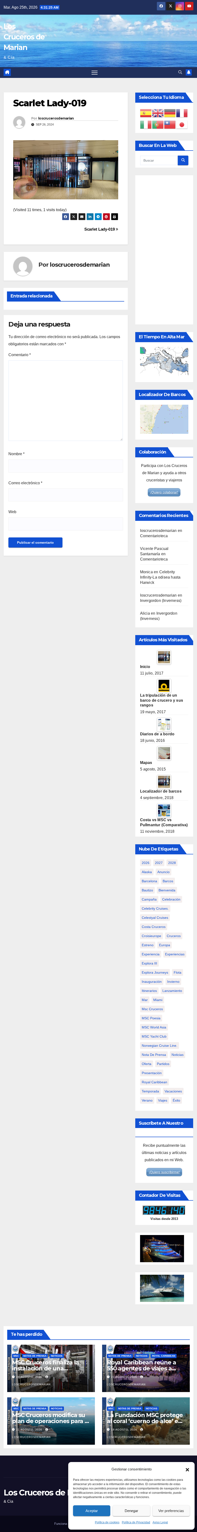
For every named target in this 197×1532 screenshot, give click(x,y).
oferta (146, 1064)
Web (12, 512)
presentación (152, 1073)
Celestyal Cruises (155, 918)
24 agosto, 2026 (29, 1376)
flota (177, 972)
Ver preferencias (171, 1511)
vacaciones (173, 1091)
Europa (164, 945)
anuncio (163, 872)
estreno (148, 945)
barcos (168, 881)
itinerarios (149, 991)
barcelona (149, 881)
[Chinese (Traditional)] (170, 124)
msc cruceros (152, 1009)
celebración (171, 899)
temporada (150, 1091)
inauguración (152, 982)
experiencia (151, 954)
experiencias (175, 954)
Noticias (56, 1356)
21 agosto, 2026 (124, 1376)
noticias (178, 1055)
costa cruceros (154, 927)
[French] (182, 113)
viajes (162, 1100)
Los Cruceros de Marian (24, 37)
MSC (16, 1356)
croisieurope (151, 936)
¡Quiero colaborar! (164, 492)
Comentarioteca (154, 536)
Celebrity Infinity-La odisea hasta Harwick (160, 577)
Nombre (16, 454)
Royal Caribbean (163, 1356)
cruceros (174, 936)
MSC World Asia (154, 1027)
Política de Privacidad (136, 1522)
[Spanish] (146, 113)
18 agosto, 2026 (124, 1429)
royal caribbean (154, 1082)
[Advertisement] (164, 250)
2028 (172, 863)
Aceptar (92, 1511)
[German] (170, 113)
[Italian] (146, 124)
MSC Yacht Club (154, 1036)
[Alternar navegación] (94, 72)
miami (157, 1000)
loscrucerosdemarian (56, 118)
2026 (145, 863)
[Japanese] (182, 124)
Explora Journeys (155, 972)
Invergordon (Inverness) (161, 601)
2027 (159, 863)
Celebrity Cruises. (155, 908)
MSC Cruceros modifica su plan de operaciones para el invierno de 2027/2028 (51, 1421)
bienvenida (167, 890)
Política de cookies (107, 1522)
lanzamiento (172, 991)
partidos (163, 1064)
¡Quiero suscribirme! (164, 1172)
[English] (158, 113)
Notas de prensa (34, 1356)
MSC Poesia (151, 1018)
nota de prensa (154, 1055)
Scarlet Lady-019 (100, 229)
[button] (187, 1469)
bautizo (147, 890)
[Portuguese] (158, 124)
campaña (149, 899)
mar (145, 1000)
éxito (176, 1100)
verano (147, 1100)
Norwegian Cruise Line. (159, 1045)
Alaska (147, 872)
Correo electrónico (25, 483)
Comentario (19, 355)
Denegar (131, 1511)
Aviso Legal (160, 1522)
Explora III (149, 963)
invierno (173, 982)
